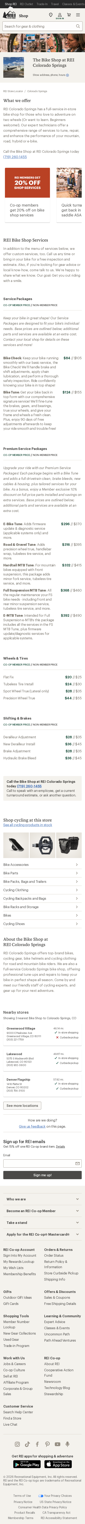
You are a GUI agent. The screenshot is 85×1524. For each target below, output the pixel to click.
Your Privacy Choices (57, 1495)
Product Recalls (24, 1512)
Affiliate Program (16, 1382)
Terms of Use (22, 1495)
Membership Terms (20, 1518)
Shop (23, 15)
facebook (37, 1444)
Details (60, 1146)
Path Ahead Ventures (60, 1340)
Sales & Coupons (57, 1297)
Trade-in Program (16, 1346)
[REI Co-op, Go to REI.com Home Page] (9, 15)
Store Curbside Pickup (61, 1273)
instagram (17, 1444)
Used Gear (11, 1339)
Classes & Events (57, 1328)
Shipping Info (54, 1279)
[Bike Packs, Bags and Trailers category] (69, 845)
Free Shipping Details (60, 1304)
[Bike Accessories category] (16, 845)
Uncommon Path (57, 1334)
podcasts (67, 1444)
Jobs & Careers (14, 1364)
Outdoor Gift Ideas (17, 1297)
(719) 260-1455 (15, 157)
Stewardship (53, 1394)
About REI (52, 1364)
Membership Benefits (19, 1274)
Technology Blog (57, 1388)
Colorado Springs (37, 91)
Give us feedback (32, 1126)
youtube (57, 1444)
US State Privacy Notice (55, 1502)
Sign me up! (42, 1175)
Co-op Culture (14, 1370)
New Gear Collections (19, 1333)
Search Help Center (18, 1412)
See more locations (22, 1105)
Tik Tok (27, 1444)
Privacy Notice (23, 1502)
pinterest (47, 1444)
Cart (69, 15)
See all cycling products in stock (27, 825)
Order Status (54, 1255)
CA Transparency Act (56, 1512)
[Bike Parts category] (42, 845)
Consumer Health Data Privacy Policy (42, 1507)
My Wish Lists (13, 1268)
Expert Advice (54, 1322)
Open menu (78, 15)
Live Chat (10, 1424)
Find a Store (12, 1418)
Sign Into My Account (19, 1255)
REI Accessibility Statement (59, 1518)
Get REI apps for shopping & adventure (42, 1456)
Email (6, 1155)
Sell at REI (10, 1376)
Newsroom (52, 1381)
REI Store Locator (13, 91)
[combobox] (42, 26)
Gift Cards (10, 1304)
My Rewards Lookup (18, 1261)
